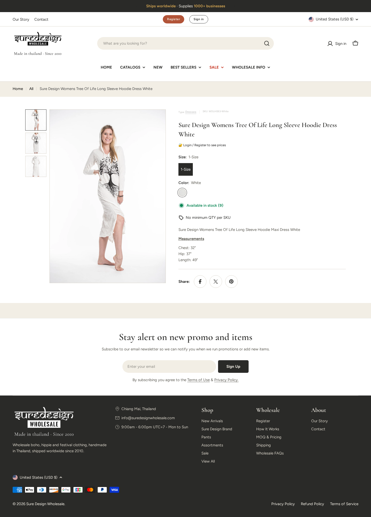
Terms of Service (344, 504)
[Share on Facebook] (200, 281)
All (31, 88)
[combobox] (185, 43)
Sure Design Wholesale (45, 504)
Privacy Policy (283, 504)
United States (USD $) (334, 19)
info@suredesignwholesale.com (148, 418)
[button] (137, 6)
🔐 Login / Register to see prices (203, 145)
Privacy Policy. (226, 380)
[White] (182, 192)
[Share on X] (215, 281)
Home (18, 88)
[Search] (267, 43)
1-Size (186, 169)
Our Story (21, 19)
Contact (41, 19)
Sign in (199, 19)
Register (173, 19)
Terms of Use (198, 380)
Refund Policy (312, 504)
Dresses (190, 112)
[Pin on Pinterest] (231, 281)
